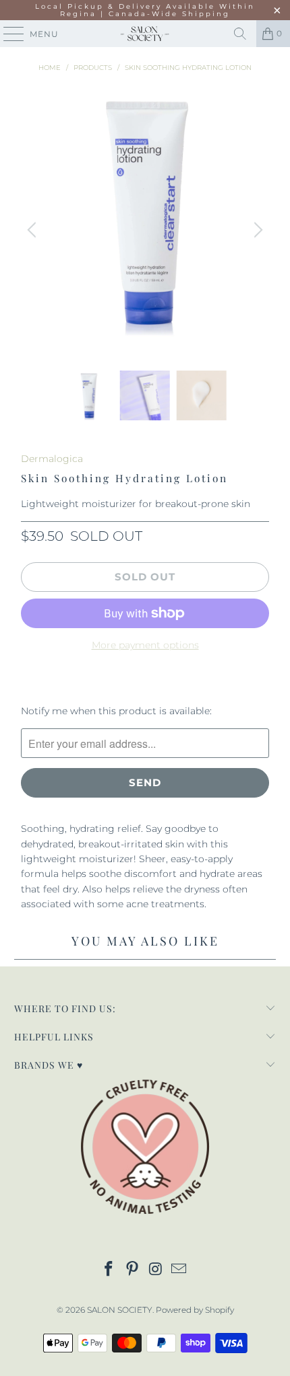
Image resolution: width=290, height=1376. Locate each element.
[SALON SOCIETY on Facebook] (109, 1270)
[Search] (240, 33)
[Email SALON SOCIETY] (179, 1270)
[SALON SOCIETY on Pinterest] (133, 1270)
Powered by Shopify (195, 1310)
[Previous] (33, 230)
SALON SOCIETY (119, 1310)
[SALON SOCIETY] (145, 33)
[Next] (256, 230)
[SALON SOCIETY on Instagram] (156, 1270)
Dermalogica (52, 459)
